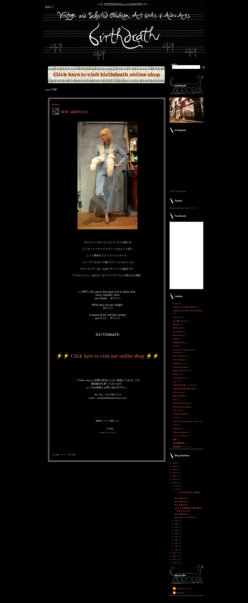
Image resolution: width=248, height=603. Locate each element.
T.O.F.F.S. (177, 418)
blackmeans (178, 332)
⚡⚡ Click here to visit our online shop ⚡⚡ (107, 356)
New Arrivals (111, 433)
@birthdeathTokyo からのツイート (184, 208)
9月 (176, 524)
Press (175, 400)
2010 (174, 563)
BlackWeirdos (178, 335)
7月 (176, 530)
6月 (176, 533)
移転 (175, 439)
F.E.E (175, 346)
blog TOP (51, 89)
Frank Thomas (179, 360)
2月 (176, 546)
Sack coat (177, 410)
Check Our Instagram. (178, 191)
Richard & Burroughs (181, 407)
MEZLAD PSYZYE (181, 371)
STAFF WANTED (180, 414)
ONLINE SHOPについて (183, 385)
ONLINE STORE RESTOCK (184, 389)
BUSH (175, 339)
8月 (176, 527)
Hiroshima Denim (180, 367)
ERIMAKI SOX (179, 342)
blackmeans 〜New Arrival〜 (185, 517)
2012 (174, 556)
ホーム (63, 455)
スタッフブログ (179, 436)
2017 (174, 473)
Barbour (176, 324)
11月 (177, 489)
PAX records (178, 392)
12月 (177, 486)
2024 (174, 463)
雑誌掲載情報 (179, 443)
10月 (177, 520)
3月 (176, 543)
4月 (176, 540)
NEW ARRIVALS (181, 498)
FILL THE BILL (179, 356)
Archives (176, 317)
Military (176, 374)
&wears (176, 303)
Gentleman (177, 363)
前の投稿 (72, 455)
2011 (174, 559)
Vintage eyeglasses (180, 432)
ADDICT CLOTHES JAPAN (184, 307)
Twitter (176, 425)
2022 (174, 466)
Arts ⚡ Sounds (179, 321)
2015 (174, 479)
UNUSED (177, 429)
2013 (174, 553)
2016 (174, 476)
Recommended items (181, 403)
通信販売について (180, 447)
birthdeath (180, 593)
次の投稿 (55, 455)
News (175, 381)
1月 (176, 550)
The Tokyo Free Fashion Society (186, 421)
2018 (174, 470)
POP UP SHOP (179, 396)
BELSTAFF (177, 328)
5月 (176, 537)
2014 (174, 483)
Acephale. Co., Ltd (183, 589)
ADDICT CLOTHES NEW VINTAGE (187, 311)
